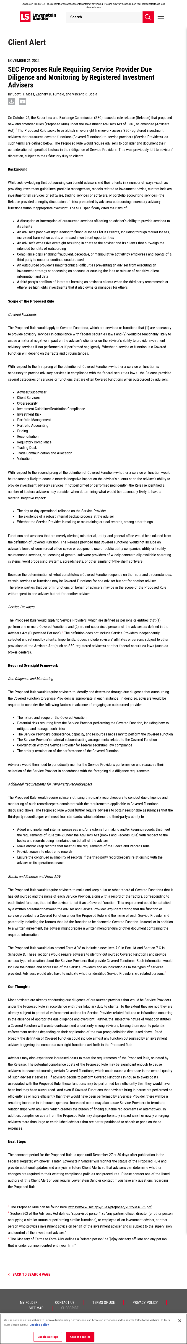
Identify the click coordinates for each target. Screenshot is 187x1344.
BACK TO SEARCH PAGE (31, 1274)
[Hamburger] (161, 17)
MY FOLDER (28, 1302)
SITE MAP (36, 1308)
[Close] (180, 1321)
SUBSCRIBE (69, 1308)
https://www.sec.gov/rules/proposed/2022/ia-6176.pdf (110, 1207)
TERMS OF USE (103, 1302)
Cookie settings (47, 1337)
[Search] (148, 17)
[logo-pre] (38, 16)
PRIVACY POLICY (145, 1302)
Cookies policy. (39, 1324)
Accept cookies (80, 1337)
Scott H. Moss (23, 94)
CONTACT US (65, 1302)
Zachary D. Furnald (50, 94)
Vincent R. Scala (84, 94)
